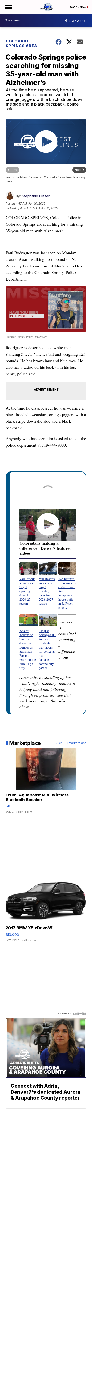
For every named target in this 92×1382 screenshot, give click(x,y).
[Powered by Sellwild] (79, 1013)
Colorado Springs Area (21, 43)
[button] (28, 584)
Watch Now (78, 7)
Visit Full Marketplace (70, 743)
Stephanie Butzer (36, 196)
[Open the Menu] (8, 7)
